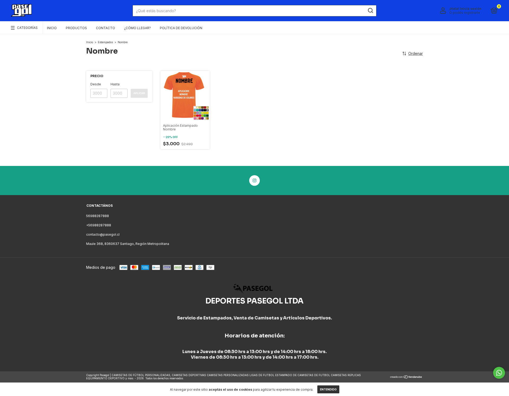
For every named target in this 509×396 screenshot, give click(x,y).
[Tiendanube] (406, 377)
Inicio (52, 28)
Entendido (328, 389)
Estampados (105, 42)
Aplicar (139, 93)
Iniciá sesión (470, 9)
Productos (76, 28)
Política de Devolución (181, 28)
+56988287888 (98, 225)
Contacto (105, 28)
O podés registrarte (464, 13)
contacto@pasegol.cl (103, 234)
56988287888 (97, 216)
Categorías (27, 28)
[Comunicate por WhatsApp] (499, 373)
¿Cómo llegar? (137, 28)
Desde (95, 84)
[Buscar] (370, 10)
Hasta (115, 84)
